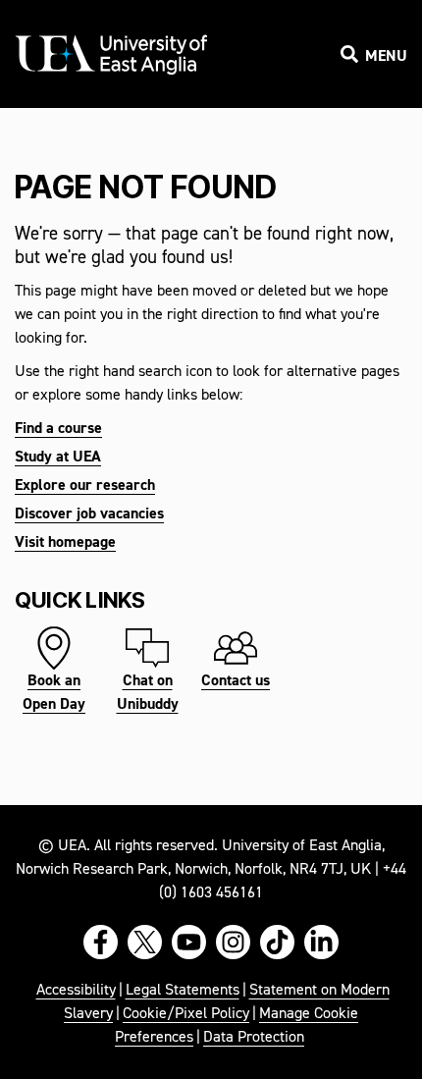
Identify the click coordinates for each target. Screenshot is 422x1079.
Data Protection (253, 1038)
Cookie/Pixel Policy (186, 1014)
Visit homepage (65, 543)
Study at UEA (58, 457)
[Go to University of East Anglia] (113, 55)
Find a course (58, 429)
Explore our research (85, 486)
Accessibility (76, 990)
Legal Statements (182, 990)
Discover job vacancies (89, 514)
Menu (386, 57)
